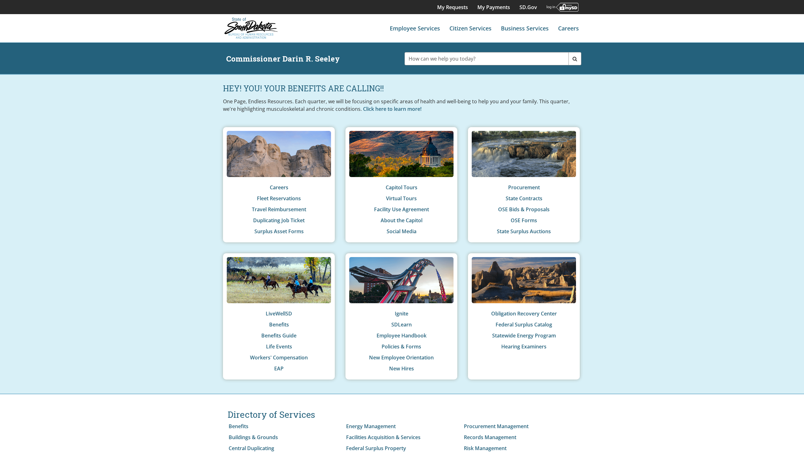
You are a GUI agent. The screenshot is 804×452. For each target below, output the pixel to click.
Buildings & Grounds (253, 437)
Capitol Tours (401, 187)
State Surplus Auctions (524, 231)
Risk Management (485, 448)
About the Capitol (401, 220)
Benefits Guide (278, 335)
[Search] (574, 58)
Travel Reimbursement (279, 209)
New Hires (401, 368)
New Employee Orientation (401, 357)
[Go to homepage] (251, 28)
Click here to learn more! (392, 108)
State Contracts (524, 198)
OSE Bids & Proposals (524, 209)
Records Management (490, 437)
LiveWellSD (279, 313)
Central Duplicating (251, 448)
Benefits (279, 324)
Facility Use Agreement (401, 209)
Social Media (401, 231)
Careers (279, 187)
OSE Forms (524, 220)
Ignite (401, 313)
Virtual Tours (401, 198)
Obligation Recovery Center (524, 313)
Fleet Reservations (279, 198)
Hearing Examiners (523, 346)
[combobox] (487, 58)
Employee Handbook (401, 335)
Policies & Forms (401, 346)
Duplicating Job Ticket (279, 220)
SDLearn (401, 324)
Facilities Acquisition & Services (383, 437)
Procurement (524, 187)
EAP (279, 368)
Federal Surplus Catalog (524, 324)
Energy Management (371, 426)
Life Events (279, 346)
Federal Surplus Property (376, 448)
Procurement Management (496, 426)
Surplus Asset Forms (279, 231)
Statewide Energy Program (524, 335)
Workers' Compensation (279, 357)
